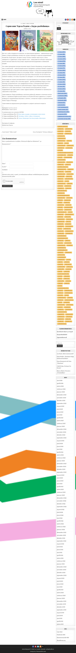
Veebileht (4, 169)
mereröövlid (69, 226)
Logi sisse (59, 632)
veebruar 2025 (61, 423)
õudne (68, 318)
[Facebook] (66, 20)
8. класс (61, 86)
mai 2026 (59, 380)
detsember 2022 (61, 498)
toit (66, 295)
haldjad (70, 169)
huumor (70, 173)
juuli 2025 (60, 409)
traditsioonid (61, 297)
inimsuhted (68, 178)
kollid (60, 200)
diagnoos (70, 145)
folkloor (60, 164)
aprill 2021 (60, 555)
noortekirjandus (62, 238)
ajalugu (60, 128)
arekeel (60, 133)
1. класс (61, 54)
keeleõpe (61, 193)
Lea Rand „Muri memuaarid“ (65, 353)
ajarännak (69, 128)
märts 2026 (60, 386)
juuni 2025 (60, 412)
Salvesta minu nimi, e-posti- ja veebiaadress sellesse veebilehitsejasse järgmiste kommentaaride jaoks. (25, 175)
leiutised (60, 214)
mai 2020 (59, 587)
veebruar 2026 (61, 389)
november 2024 (61, 432)
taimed (68, 280)
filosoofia (69, 162)
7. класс (61, 81)
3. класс (23, 23)
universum (70, 304)
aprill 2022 (60, 521)
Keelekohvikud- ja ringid (65, 331)
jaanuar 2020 (61, 598)
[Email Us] (70, 20)
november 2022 (61, 501)
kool (60, 202)
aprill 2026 (60, 383)
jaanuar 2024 (61, 461)
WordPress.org (61, 640)
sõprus (61, 280)
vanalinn (60, 309)
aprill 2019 (60, 621)
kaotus (68, 188)
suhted (66, 271)
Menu (4, 19)
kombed (67, 200)
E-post (4, 166)
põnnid (61, 104)
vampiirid (67, 307)
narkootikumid (62, 235)
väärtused (69, 314)
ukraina (60, 299)
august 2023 (60, 475)
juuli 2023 (60, 478)
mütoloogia (69, 233)
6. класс (61, 77)
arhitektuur (68, 133)
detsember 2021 (61, 532)
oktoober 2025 (61, 400)
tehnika (60, 292)
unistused (61, 304)
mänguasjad (69, 231)
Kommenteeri (6, 144)
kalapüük (60, 188)
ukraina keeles (69, 299)
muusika (60, 231)
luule (68, 221)
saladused (61, 266)
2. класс (61, 58)
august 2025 (60, 406)
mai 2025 (59, 415)
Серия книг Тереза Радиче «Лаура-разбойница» (28, 26)
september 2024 (61, 438)
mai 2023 (59, 483)
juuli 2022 (60, 512)
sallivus (69, 266)
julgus (69, 183)
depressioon (61, 145)
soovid (68, 269)
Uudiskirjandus (63, 111)
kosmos (68, 204)
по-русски (32, 23)
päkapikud (68, 252)
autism (60, 143)
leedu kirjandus (62, 212)
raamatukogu (61, 257)
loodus (67, 216)
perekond (68, 242)
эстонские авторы (64, 118)
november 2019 (61, 604)
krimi (60, 207)
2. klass (61, 56)
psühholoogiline (62, 250)
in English (62, 98)
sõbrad (66, 276)
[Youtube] (68, 20)
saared (60, 264)
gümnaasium (62, 169)
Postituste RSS (61, 634)
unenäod (66, 302)
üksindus (68, 321)
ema (60, 157)
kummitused (68, 207)
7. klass (61, 79)
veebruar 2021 (61, 561)
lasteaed (61, 102)
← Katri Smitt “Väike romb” (9, 132)
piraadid (69, 245)
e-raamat (69, 147)
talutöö (67, 283)
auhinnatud (61, 140)
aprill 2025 (60, 417)
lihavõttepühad (69, 214)
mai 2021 (59, 552)
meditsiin (60, 226)
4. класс (27, 23)
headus (60, 171)
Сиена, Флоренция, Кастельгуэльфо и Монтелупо (31, 118)
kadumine (68, 185)
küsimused (68, 209)
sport (60, 271)
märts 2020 (60, 592)
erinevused (61, 159)
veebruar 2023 (61, 492)
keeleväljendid (62, 190)
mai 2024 (59, 449)
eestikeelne (62, 95)
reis (68, 259)
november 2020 (61, 569)
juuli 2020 (60, 581)
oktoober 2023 (61, 469)
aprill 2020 (60, 589)
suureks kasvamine (63, 273)
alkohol (60, 131)
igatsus (68, 176)
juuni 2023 (60, 481)
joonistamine (61, 183)
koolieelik (62, 100)
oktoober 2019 (61, 607)
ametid (68, 131)
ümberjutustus (62, 323)
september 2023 (61, 472)
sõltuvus (66, 278)
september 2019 (61, 610)
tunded (70, 297)
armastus (61, 135)
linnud (60, 216)
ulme (60, 302)
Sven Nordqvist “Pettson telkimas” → (43, 132)
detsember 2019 (61, 601)
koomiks (66, 202)
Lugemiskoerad (62, 337)
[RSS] (72, 20)
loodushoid (61, 219)
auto (66, 143)
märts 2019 (60, 624)
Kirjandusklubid (62, 334)
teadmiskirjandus (63, 288)
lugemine (61, 221)
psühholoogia (61, 247)
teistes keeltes (63, 109)
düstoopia (61, 147)
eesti (60, 150)
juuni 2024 (60, 446)
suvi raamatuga (63, 107)
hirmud (68, 171)
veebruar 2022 (61, 526)
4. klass (61, 65)
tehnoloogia (68, 292)
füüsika (68, 164)
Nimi (4, 163)
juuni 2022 (60, 515)
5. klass (61, 70)
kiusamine (61, 197)
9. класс (61, 91)
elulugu (70, 154)
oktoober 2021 (61, 538)
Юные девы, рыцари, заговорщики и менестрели (31, 114)
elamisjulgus (61, 154)
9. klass (61, 88)
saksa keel (68, 264)
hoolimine (61, 173)
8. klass (61, 84)
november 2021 (61, 535)
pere (60, 242)
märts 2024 (60, 455)
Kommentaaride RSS (63, 637)
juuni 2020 (60, 584)
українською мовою (64, 116)
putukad (60, 252)
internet (60, 181)
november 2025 (61, 397)
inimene (60, 178)
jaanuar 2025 (61, 426)
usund (60, 307)
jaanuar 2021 (61, 564)
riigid (60, 261)
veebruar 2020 (61, 595)
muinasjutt (67, 228)
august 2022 (60, 509)
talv (60, 285)
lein (70, 212)
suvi (60, 276)
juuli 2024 (60, 443)
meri (60, 228)
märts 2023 (60, 489)
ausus (69, 140)
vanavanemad (62, 311)
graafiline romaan (63, 166)
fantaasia (61, 162)
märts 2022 (60, 524)
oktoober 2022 (61, 504)
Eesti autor (62, 93)
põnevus (61, 254)
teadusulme (68, 290)
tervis (60, 295)
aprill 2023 (60, 486)
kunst (60, 209)
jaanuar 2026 (61, 392)
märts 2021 (60, 558)
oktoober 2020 (61, 572)
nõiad (68, 240)
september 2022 (61, 506)
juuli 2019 (60, 615)
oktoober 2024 (61, 435)
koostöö (61, 204)
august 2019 (60, 612)
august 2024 (60, 440)
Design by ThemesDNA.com (38, 651)
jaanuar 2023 (61, 495)
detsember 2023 (61, 463)
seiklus (61, 269)
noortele (60, 240)
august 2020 (60, 578)
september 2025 (61, 403)
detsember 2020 (61, 567)
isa (66, 181)
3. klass (61, 61)
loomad (69, 219)
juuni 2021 (60, 549)
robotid (67, 261)
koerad (69, 197)
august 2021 (60, 544)
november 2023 (61, 466)
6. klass (61, 75)
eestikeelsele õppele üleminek (65, 152)
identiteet (61, 176)
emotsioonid (67, 157)
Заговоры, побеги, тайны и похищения (29, 116)
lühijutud (60, 223)
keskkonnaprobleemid (63, 195)
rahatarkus (61, 259)
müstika (61, 233)
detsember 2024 (61, 429)
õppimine (60, 318)
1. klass (61, 52)
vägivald (61, 314)
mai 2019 (59, 618)
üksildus (60, 321)
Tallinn (60, 283)
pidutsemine (61, 245)
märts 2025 (60, 420)
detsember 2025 (61, 395)
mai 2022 (59, 518)
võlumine (61, 316)
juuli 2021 (60, 546)
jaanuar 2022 (61, 529)
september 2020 (61, 575)
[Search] (74, 20)
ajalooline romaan (62, 126)
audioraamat (61, 138)
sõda (60, 278)
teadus (60, 290)
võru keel (69, 316)
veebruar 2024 (61, 458)
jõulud (60, 185)
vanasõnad (69, 309)
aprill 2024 (60, 452)
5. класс (61, 72)
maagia (68, 223)
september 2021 (61, 541)
